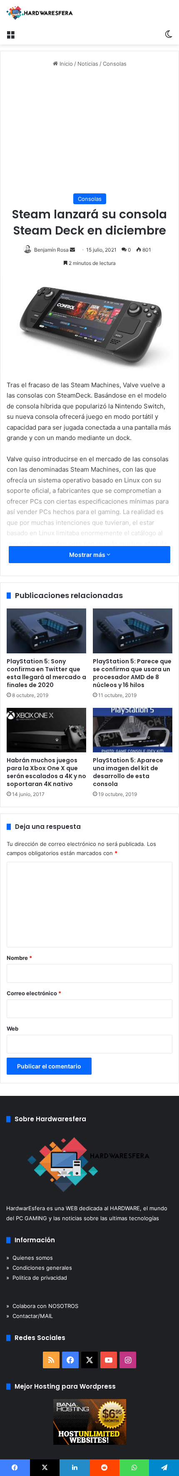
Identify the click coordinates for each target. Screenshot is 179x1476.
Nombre (19, 957)
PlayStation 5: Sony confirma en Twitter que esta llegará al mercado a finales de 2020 (46, 673)
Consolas (115, 63)
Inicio (65, 63)
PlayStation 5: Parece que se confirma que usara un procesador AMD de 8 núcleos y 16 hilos (132, 673)
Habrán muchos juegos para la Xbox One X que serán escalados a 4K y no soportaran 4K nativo (46, 772)
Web (12, 1028)
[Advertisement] (89, 131)
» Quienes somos (29, 1257)
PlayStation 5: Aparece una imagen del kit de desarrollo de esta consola (128, 772)
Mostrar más (88, 554)
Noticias (87, 63)
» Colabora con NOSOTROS (42, 1306)
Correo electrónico (34, 993)
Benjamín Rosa (51, 250)
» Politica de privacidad (36, 1277)
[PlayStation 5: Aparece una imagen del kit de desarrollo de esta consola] (132, 730)
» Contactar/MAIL (29, 1316)
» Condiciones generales (39, 1267)
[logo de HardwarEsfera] (39, 13)
